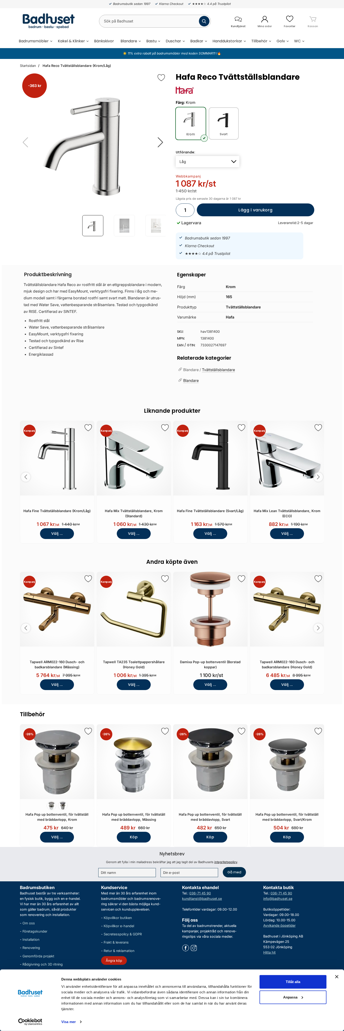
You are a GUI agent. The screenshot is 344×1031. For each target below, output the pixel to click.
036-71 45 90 (200, 893)
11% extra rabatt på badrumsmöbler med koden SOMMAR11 (171, 53)
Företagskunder (34, 931)
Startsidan (28, 66)
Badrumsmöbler (34, 41)
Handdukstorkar (227, 41)
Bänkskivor (104, 41)
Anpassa (290, 997)
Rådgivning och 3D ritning (42, 964)
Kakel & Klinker (71, 41)
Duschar (173, 41)
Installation (30, 939)
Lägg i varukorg (235, 211)
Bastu (151, 41)
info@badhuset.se (277, 899)
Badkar (196, 41)
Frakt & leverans (116, 942)
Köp (127, 838)
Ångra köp (114, 960)
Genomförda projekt (38, 956)
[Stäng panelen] (336, 976)
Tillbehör (259, 41)
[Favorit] (161, 77)
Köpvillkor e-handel (119, 926)
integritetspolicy (225, 862)
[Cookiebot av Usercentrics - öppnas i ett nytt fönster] (30, 1021)
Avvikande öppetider (279, 925)
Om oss (28, 923)
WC (297, 41)
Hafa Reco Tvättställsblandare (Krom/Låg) (76, 66)
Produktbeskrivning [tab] (48, 274)
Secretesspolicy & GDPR (123, 934)
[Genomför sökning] (204, 21)
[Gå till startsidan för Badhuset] (47, 21)
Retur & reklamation (119, 951)
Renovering (31, 948)
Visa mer (68, 1022)
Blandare (129, 41)
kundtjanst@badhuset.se (202, 899)
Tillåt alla (293, 982)
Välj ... (57, 533)
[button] (160, 142)
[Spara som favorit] (88, 427)
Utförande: (185, 152)
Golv (281, 41)
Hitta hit (269, 952)
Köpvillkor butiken (118, 918)
